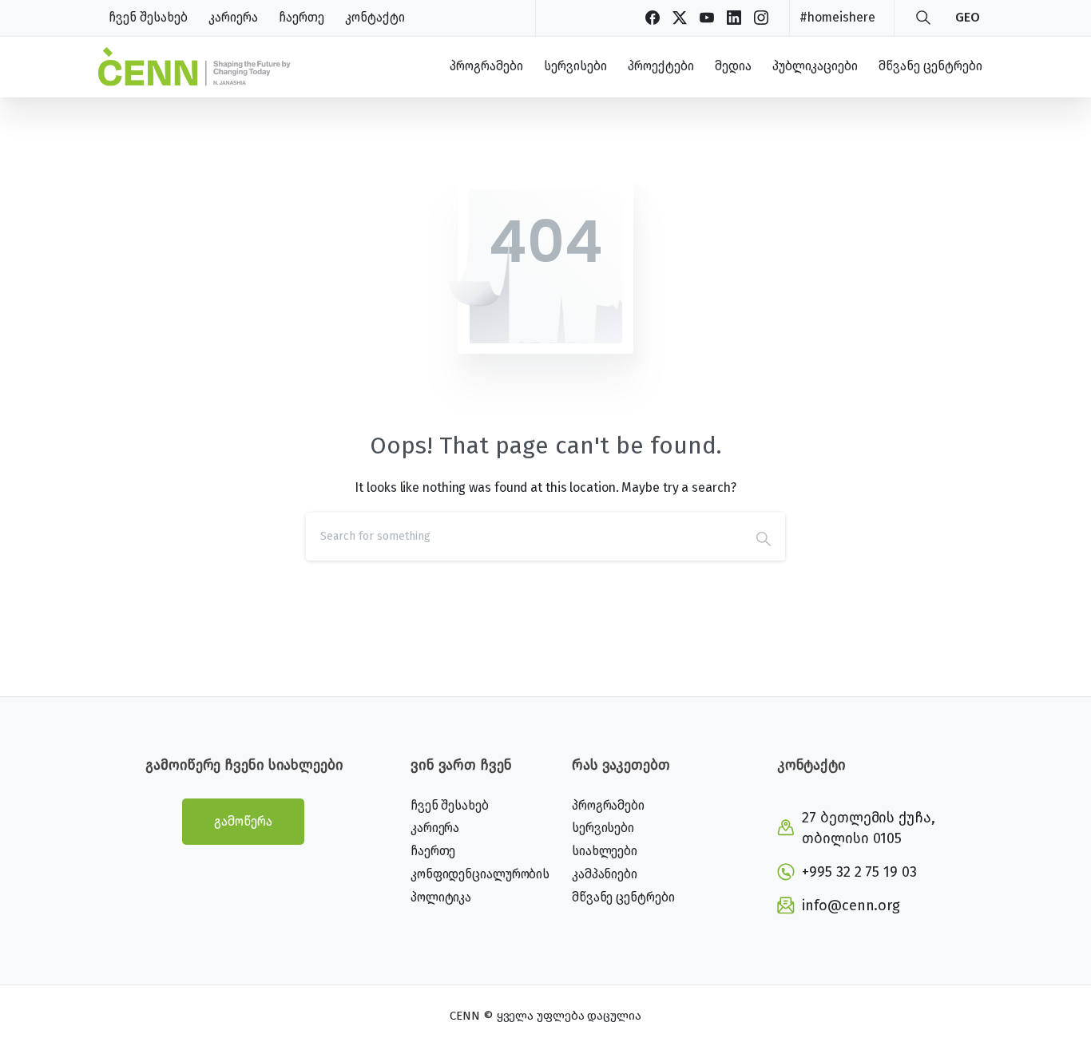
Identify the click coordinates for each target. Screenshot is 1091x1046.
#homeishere (837, 17)
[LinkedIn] (734, 17)
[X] (679, 17)
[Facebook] (652, 17)
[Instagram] (761, 17)
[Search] (923, 17)
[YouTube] (707, 17)
